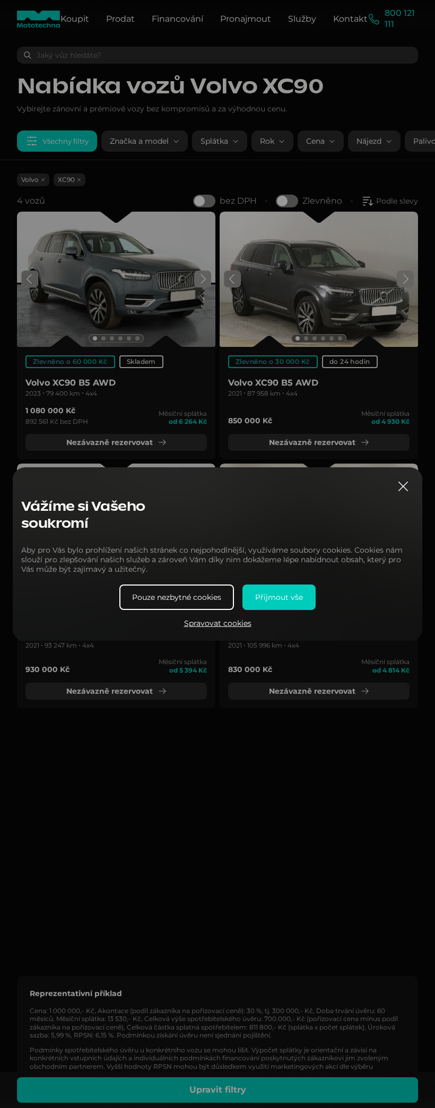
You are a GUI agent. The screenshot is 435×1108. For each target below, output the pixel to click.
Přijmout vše (279, 597)
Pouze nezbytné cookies (176, 597)
